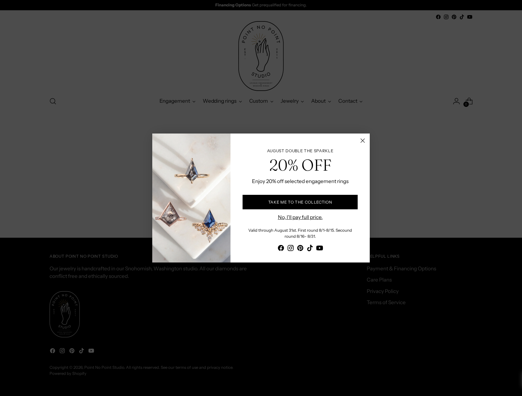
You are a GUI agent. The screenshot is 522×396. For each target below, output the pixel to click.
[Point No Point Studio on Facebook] (281, 249)
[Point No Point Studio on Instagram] (290, 249)
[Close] (362, 140)
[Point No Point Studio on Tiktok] (310, 249)
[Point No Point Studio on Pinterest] (300, 249)
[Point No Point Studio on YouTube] (319, 249)
